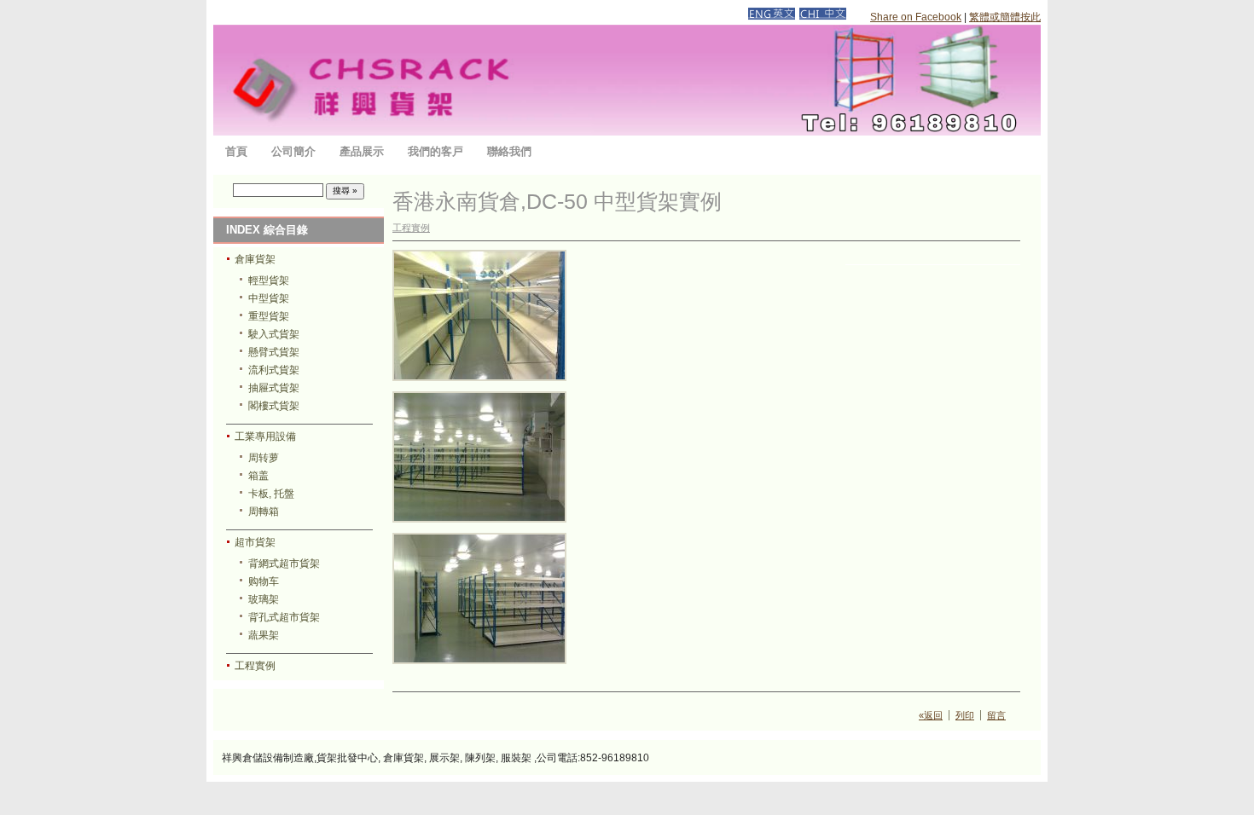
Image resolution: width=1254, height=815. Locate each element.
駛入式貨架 (273, 334)
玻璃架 (263, 599)
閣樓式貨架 (273, 406)
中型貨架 (268, 298)
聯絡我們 (509, 151)
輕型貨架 (268, 280)
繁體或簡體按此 (1005, 17)
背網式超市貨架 (284, 563)
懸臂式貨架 (273, 352)
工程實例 (255, 666)
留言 (996, 715)
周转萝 (263, 458)
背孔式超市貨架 (284, 617)
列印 (964, 715)
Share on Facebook (915, 17)
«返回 (931, 715)
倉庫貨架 (255, 259)
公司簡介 (293, 151)
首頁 (236, 151)
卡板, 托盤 (271, 494)
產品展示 (362, 151)
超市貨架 (255, 542)
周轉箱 (263, 511)
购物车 (263, 581)
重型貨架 (268, 316)
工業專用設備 (265, 436)
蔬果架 (263, 635)
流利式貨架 (273, 370)
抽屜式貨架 (273, 388)
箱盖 (258, 476)
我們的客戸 (435, 151)
